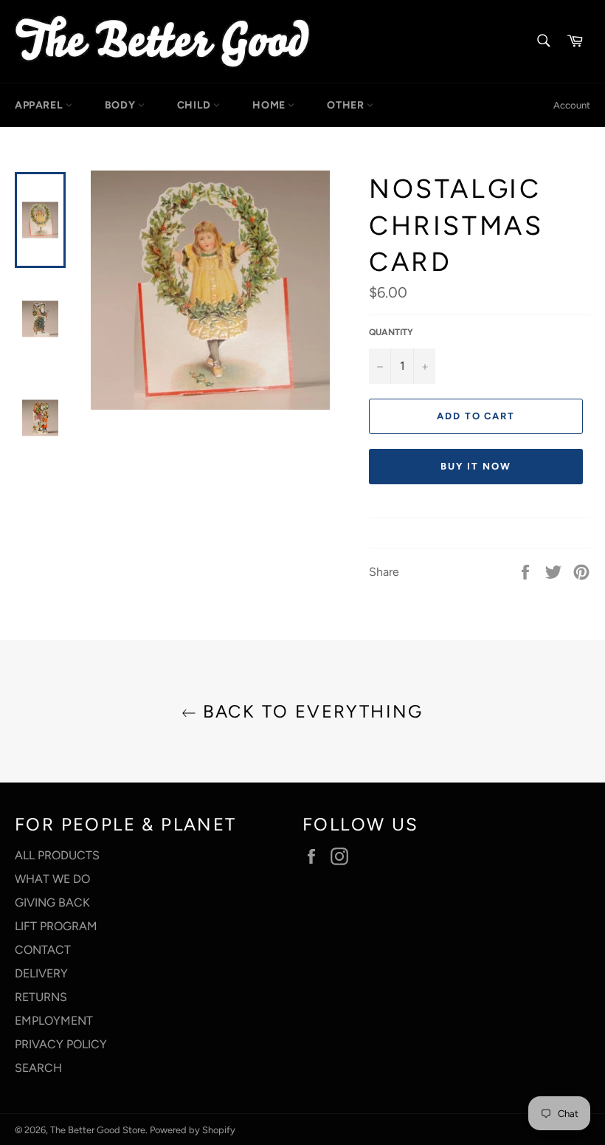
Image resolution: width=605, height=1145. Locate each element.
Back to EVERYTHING (310, 711)
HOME (270, 105)
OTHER (347, 105)
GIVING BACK (52, 902)
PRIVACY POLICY (61, 1044)
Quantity (391, 332)
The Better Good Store (97, 1129)
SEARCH (38, 1068)
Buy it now (475, 466)
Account (571, 105)
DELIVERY (41, 973)
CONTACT (43, 950)
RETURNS (41, 997)
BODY (121, 105)
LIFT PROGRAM (56, 926)
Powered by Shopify (192, 1129)
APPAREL (40, 105)
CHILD (195, 105)
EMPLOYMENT (54, 1021)
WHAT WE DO (52, 879)
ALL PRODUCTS (57, 855)
